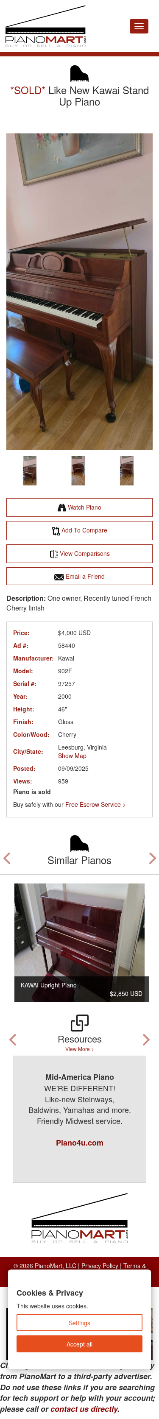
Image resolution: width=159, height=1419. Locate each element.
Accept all (79, 1344)
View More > (79, 1048)
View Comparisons (84, 553)
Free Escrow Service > (95, 804)
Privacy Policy (99, 1265)
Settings (79, 1323)
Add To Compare (83, 530)
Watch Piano (83, 507)
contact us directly (83, 1408)
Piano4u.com (78, 1142)
